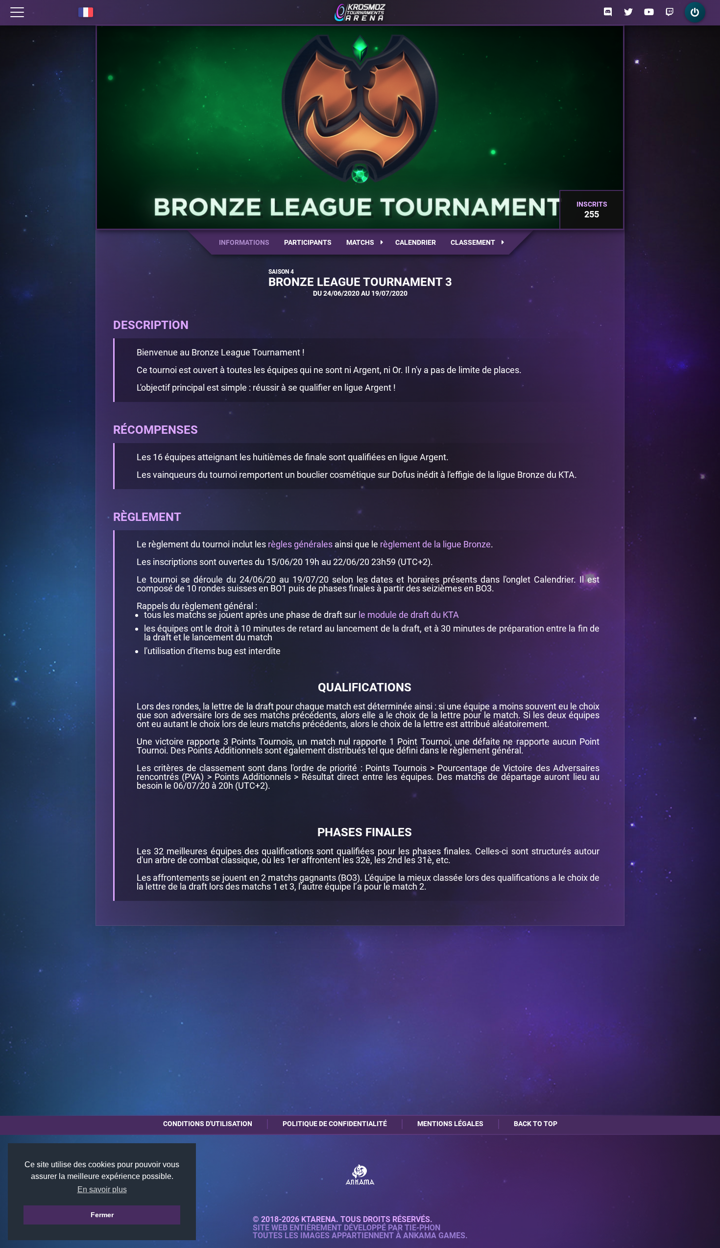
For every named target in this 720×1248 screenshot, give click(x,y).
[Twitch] (669, 12)
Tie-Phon (422, 1228)
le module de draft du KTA (409, 615)
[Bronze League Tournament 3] (360, 12)
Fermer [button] (102, 1215)
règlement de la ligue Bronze (435, 544)
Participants (308, 242)
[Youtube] (649, 12)
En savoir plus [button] (102, 1189)
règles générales (300, 544)
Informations (244, 242)
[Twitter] (628, 12)
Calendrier (415, 242)
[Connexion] (695, 12)
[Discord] (608, 12)
